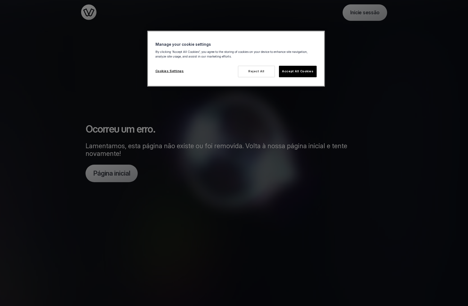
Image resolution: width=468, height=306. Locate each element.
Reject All (256, 71)
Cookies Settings (169, 71)
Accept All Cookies (297, 71)
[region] (236, 59)
